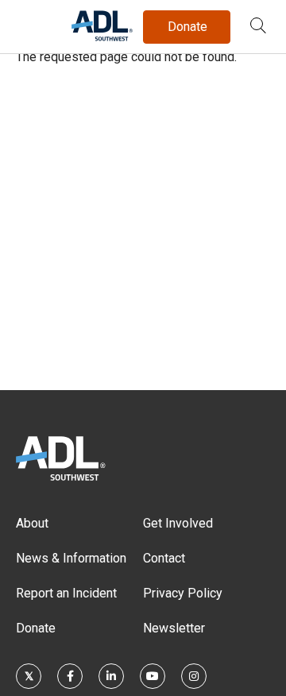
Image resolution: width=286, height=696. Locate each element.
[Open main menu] (31, 23)
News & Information (71, 558)
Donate (36, 628)
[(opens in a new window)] (28, 676)
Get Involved (178, 523)
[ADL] (102, 37)
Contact (164, 558)
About (32, 523)
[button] (258, 27)
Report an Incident (66, 593)
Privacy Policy (182, 593)
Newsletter (174, 628)
